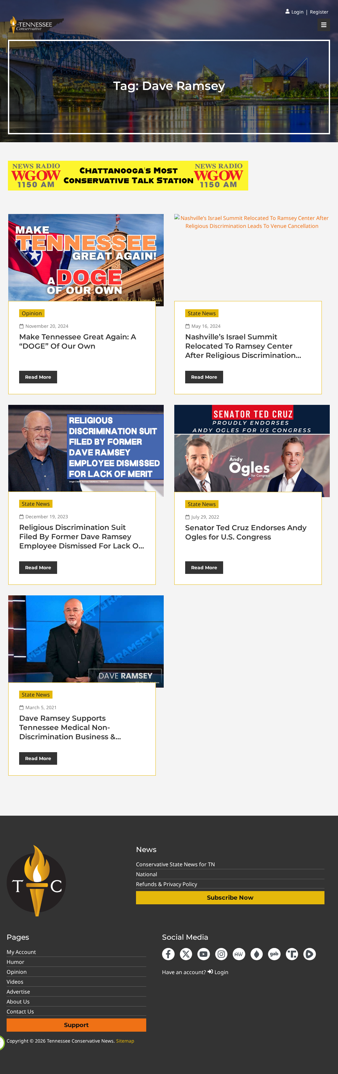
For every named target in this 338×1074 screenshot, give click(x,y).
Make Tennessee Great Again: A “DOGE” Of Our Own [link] (77, 341)
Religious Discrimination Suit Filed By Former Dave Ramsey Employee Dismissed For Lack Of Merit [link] (80, 541)
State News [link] (202, 313)
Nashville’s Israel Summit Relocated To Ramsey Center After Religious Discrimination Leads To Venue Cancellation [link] (240, 350)
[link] (294, 12)
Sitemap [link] (125, 1041)
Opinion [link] (32, 313)
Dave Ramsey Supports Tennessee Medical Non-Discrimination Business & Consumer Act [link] (67, 732)
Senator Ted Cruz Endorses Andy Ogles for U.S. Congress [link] (246, 532)
